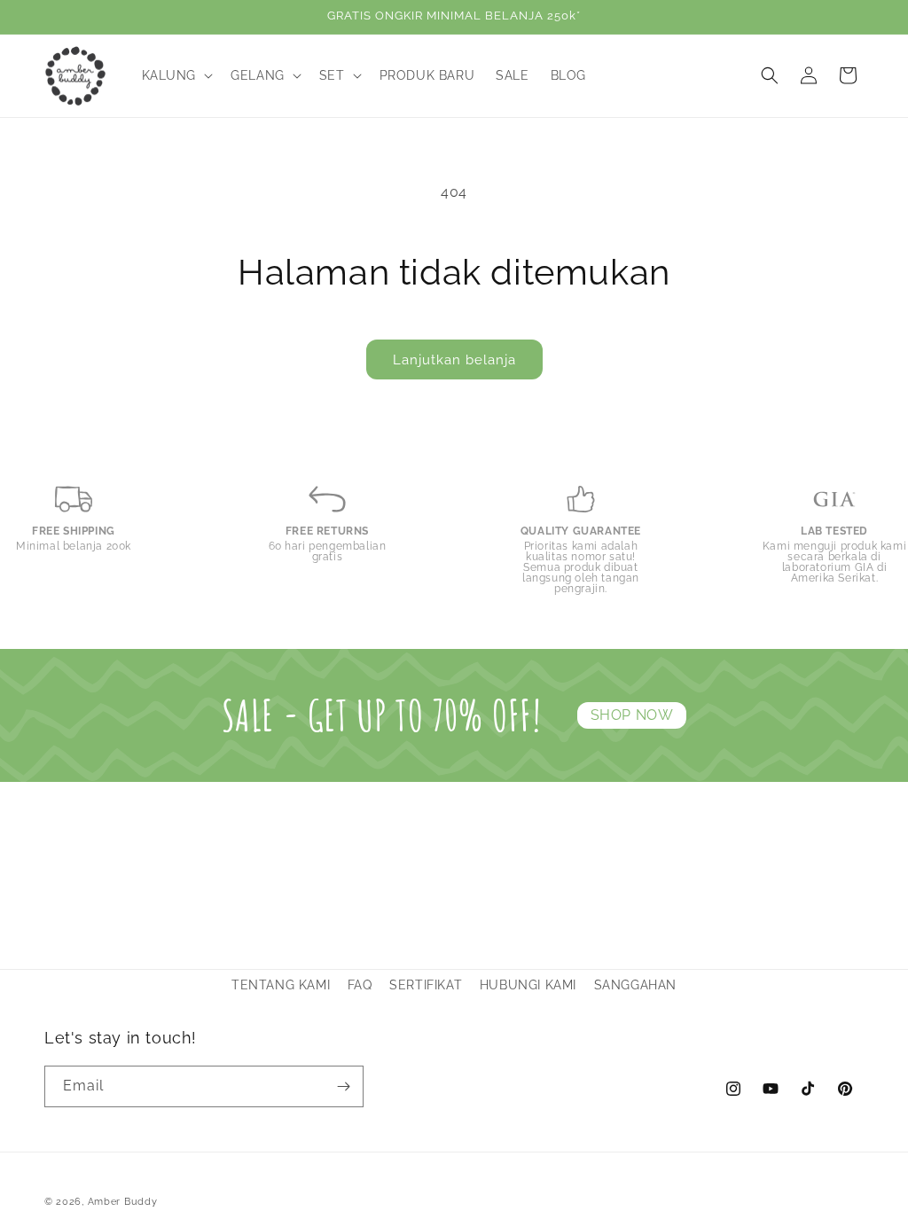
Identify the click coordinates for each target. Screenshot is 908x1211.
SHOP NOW (632, 715)
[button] (176, 75)
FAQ (360, 985)
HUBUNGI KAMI (528, 985)
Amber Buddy (123, 1201)
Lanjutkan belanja (454, 360)
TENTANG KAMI (280, 985)
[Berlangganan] (343, 1086)
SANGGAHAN (635, 985)
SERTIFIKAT (425, 985)
